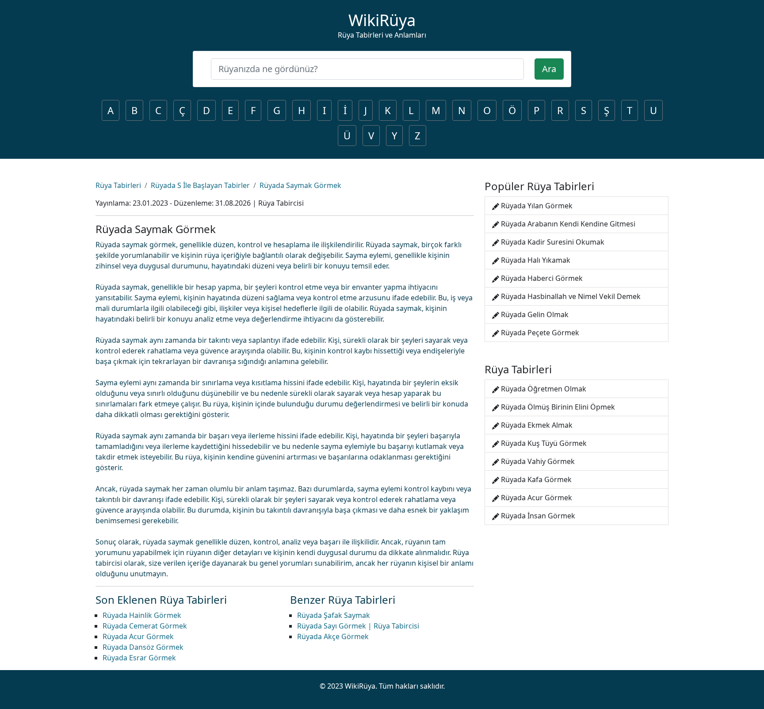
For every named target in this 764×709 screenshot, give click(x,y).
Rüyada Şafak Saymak (333, 615)
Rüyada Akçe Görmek (333, 636)
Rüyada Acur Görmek (138, 636)
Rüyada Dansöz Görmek (143, 647)
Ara (549, 69)
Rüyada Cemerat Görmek (145, 626)
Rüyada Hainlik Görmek (142, 615)
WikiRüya (382, 20)
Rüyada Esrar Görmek (139, 658)
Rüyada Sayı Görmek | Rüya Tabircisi (358, 626)
